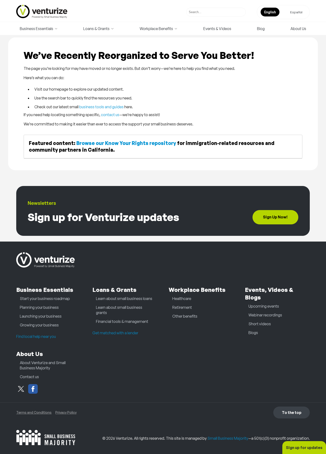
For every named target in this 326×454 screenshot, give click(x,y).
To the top (291, 412)
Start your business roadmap (45, 298)
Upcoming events (263, 306)
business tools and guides (101, 106)
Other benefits (184, 316)
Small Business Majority (227, 438)
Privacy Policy (66, 412)
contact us (110, 114)
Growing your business (39, 325)
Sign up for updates (304, 447)
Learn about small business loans (124, 298)
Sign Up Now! (275, 217)
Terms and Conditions (34, 412)
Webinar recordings (265, 315)
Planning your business (39, 307)
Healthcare (181, 298)
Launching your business (41, 316)
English (270, 12)
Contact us (29, 376)
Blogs (253, 332)
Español (296, 12)
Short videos (259, 323)
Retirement (182, 307)
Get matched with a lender (115, 332)
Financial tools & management (122, 321)
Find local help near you (36, 336)
